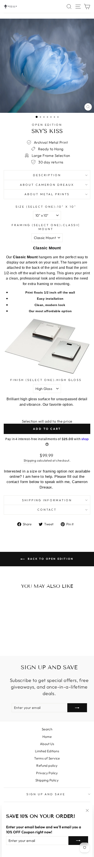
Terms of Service (47, 758)
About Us (47, 744)
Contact (47, 509)
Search (47, 729)
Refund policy (46, 765)
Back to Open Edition (50, 558)
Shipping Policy (47, 780)
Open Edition (47, 124)
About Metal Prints (47, 194)
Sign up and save (46, 794)
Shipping (30, 460)
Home (47, 737)
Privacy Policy (47, 773)
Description (47, 175)
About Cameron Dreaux (47, 184)
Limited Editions (47, 751)
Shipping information (47, 500)
